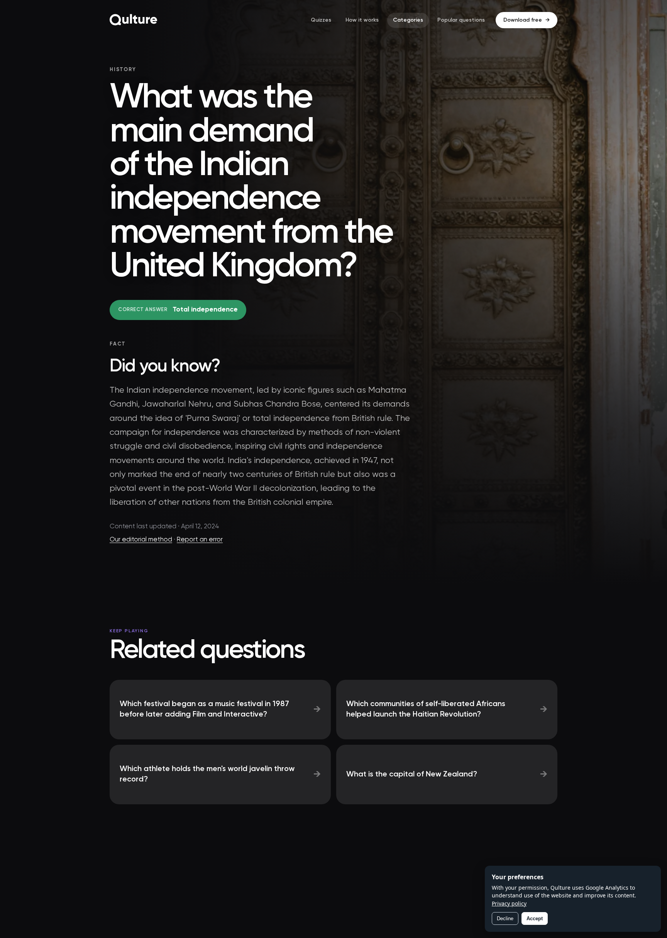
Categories (408, 20)
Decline (505, 918)
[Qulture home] (133, 20)
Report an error (200, 539)
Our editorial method (141, 539)
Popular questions (461, 20)
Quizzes (321, 20)
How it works (362, 20)
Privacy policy (509, 903)
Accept (534, 918)
